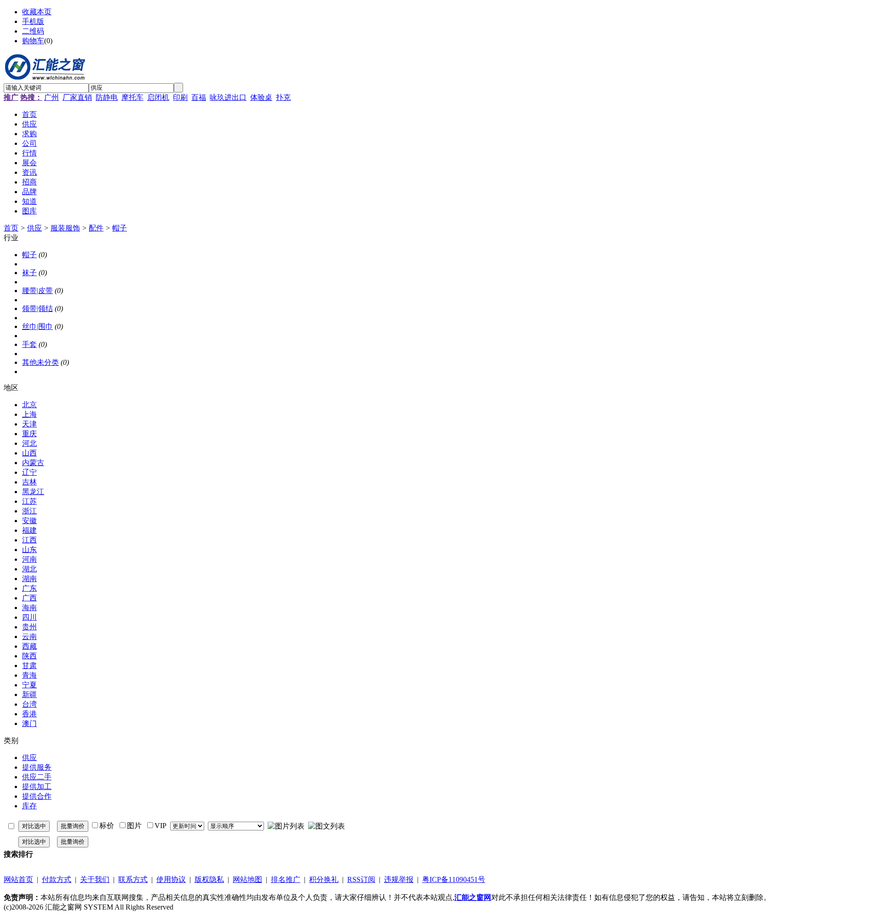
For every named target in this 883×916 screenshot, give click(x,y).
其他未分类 (40, 362)
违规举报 (398, 879)
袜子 (29, 273)
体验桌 (261, 97)
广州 (51, 97)
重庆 (29, 434)
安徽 (29, 520)
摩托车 (132, 97)
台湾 (29, 704)
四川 (29, 617)
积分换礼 (323, 879)
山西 (29, 453)
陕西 (29, 656)
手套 (29, 344)
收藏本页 (37, 12)
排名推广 (285, 879)
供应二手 (37, 777)
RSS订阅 (361, 879)
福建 (29, 530)
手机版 (33, 21)
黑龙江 (33, 491)
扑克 (283, 97)
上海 (29, 414)
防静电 (107, 97)
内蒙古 (33, 463)
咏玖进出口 (228, 97)
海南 (29, 607)
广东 (29, 588)
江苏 (29, 501)
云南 (29, 636)
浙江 (29, 511)
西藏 (29, 646)
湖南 (29, 578)
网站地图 (247, 879)
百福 (198, 97)
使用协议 (171, 879)
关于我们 (94, 879)
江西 (29, 540)
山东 (29, 549)
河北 (29, 443)
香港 (29, 714)
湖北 (29, 569)
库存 (29, 806)
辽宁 (29, 472)
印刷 (180, 97)
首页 (11, 228)
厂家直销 (77, 97)
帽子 (119, 228)
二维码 (33, 31)
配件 (96, 228)
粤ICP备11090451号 (453, 879)
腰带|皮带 (37, 290)
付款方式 (56, 879)
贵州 (29, 627)
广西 (29, 598)
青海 (29, 675)
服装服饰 (65, 228)
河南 (29, 559)
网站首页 (18, 879)
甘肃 (29, 665)
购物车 (33, 41)
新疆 (29, 694)
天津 (29, 424)
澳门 (29, 723)
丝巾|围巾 (37, 326)
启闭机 (158, 97)
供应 (34, 228)
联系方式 (133, 879)
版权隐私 (209, 879)
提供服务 (37, 767)
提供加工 (37, 786)
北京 (29, 405)
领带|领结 (37, 308)
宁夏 (29, 685)
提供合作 (37, 796)
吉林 (29, 482)
